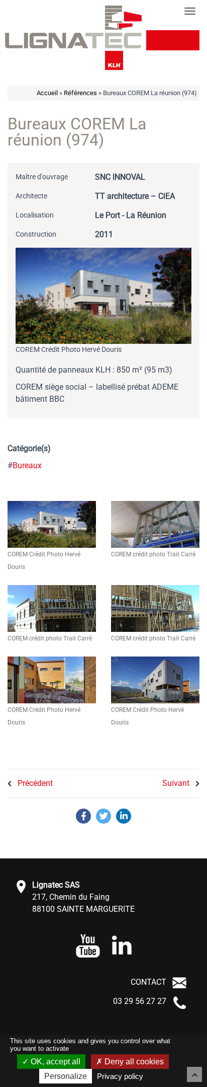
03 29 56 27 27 (139, 1001)
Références (80, 93)
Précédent (34, 783)
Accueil (47, 93)
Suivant (176, 783)
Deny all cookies (133, 1061)
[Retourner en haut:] (194, 1074)
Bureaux (27, 465)
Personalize (65, 1076)
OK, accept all (54, 1061)
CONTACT (148, 982)
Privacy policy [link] (120, 1076)
